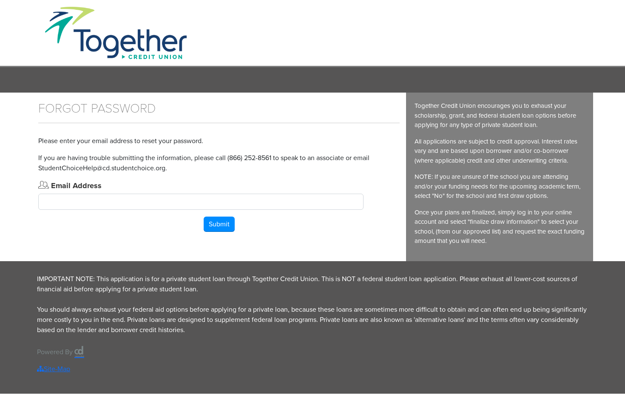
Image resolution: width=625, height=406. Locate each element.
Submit (219, 224)
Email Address (75, 185)
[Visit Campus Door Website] (79, 348)
